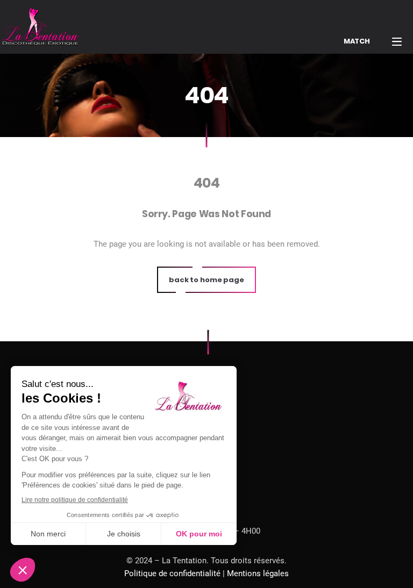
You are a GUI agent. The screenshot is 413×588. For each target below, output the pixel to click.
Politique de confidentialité (172, 573)
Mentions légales (258, 573)
